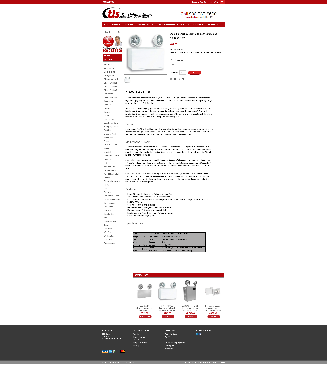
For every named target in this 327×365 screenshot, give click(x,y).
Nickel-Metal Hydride (111, 174)
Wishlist (136, 334)
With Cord (107, 232)
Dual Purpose (109, 119)
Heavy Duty (108, 159)
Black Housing (109, 72)
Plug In (106, 188)
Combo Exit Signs (110, 97)
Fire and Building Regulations (170, 24)
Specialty (107, 210)
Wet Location (109, 236)
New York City (109, 166)
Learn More (145, 317)
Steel (106, 218)
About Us (128, 24)
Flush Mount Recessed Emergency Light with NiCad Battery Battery (213, 308)
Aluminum (108, 64)
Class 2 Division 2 (110, 90)
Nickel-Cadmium (110, 170)
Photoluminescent (111, 181)
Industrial (107, 152)
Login (194, 2)
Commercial (108, 101)
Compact (107, 105)
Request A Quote (111, 24)
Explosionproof (109, 243)
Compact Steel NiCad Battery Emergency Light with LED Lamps (145, 308)
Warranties (212, 24)
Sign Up (203, 2)
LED (105, 163)
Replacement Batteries (112, 199)
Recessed (107, 192)
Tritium (106, 225)
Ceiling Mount (109, 75)
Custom (107, 108)
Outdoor (107, 177)
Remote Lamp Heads (112, 196)
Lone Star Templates (216, 362)
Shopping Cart (213, 2)
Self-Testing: (177, 60)
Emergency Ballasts (111, 126)
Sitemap (136, 346)
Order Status (137, 340)
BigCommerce (196, 362)
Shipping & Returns (140, 343)
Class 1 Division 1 (110, 83)
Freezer (107, 141)
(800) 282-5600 (108, 2)
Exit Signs (107, 130)
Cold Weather (109, 94)
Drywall (106, 115)
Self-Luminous (109, 203)
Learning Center (145, 24)
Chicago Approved (111, 79)
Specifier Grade (109, 214)
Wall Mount (108, 229)
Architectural (109, 68)
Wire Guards (108, 239)
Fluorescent (108, 137)
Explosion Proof (110, 134)
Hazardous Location (111, 156)
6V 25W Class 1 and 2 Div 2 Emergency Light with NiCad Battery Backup (190, 308)
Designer (107, 112)
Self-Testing (108, 207)
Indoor (106, 148)
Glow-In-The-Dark (110, 145)
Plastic (106, 185)
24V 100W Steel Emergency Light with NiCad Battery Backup (167, 308)
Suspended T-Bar (110, 221)
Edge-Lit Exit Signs (111, 123)
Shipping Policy (194, 24)
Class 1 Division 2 (110, 86)
